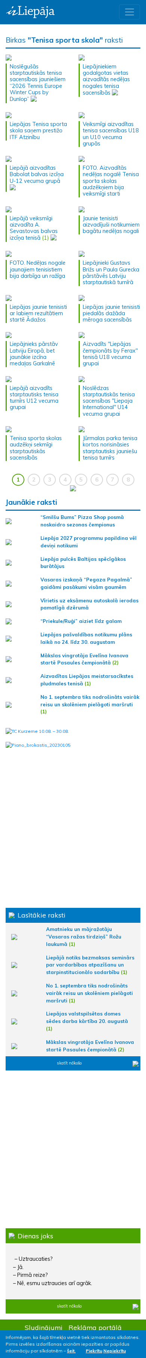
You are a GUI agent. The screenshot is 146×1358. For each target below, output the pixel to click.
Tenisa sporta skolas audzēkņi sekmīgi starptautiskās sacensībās (36, 448)
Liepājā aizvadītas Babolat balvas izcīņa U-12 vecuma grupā (37, 174)
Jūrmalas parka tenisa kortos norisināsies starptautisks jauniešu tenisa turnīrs (110, 448)
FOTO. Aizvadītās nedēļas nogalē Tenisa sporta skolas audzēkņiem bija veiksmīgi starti (111, 181)
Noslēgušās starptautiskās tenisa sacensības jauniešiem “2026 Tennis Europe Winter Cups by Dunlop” (38, 82)
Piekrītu (94, 1351)
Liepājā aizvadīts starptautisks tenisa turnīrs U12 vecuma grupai (34, 398)
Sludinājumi (44, 1327)
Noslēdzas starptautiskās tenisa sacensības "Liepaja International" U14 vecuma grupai (109, 401)
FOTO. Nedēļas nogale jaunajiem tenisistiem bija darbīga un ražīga (38, 269)
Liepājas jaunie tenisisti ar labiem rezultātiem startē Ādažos (38, 313)
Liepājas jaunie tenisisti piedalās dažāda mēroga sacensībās (111, 313)
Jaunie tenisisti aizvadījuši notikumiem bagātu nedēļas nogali (111, 225)
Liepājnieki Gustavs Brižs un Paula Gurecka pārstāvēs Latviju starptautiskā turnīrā (111, 272)
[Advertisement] (73, 828)
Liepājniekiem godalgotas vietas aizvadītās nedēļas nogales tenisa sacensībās (106, 79)
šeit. (71, 1351)
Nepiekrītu (114, 1351)
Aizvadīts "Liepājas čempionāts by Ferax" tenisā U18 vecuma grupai (110, 354)
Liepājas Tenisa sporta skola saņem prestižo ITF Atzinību (38, 131)
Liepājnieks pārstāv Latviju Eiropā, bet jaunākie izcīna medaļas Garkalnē (34, 354)
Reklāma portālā (95, 1327)
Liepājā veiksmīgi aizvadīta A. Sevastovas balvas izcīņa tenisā (34, 228)
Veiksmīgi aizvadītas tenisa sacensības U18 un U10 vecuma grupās (111, 134)
